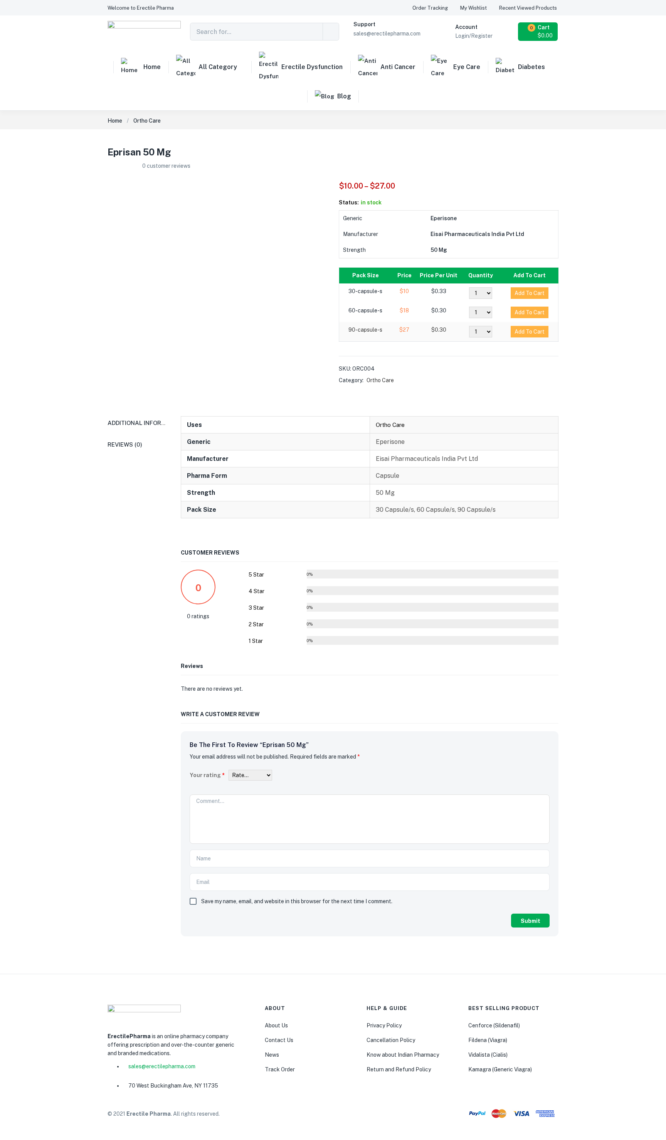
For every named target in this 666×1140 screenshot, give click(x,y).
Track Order (280, 1069)
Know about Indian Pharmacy (403, 1055)
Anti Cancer (397, 67)
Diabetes (531, 67)
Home (152, 67)
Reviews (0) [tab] (125, 444)
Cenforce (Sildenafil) (494, 1025)
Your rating (207, 775)
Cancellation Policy (391, 1040)
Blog (344, 96)
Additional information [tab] (146, 423)
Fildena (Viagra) (487, 1040)
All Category (217, 67)
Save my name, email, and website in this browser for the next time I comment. (296, 901)
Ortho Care (147, 121)
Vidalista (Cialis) (488, 1055)
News (272, 1055)
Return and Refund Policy (399, 1069)
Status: (349, 202)
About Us (276, 1025)
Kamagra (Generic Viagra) (500, 1069)
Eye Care (466, 67)
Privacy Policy (384, 1025)
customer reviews (166, 166)
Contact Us (279, 1040)
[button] (141, 7)
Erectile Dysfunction (312, 67)
